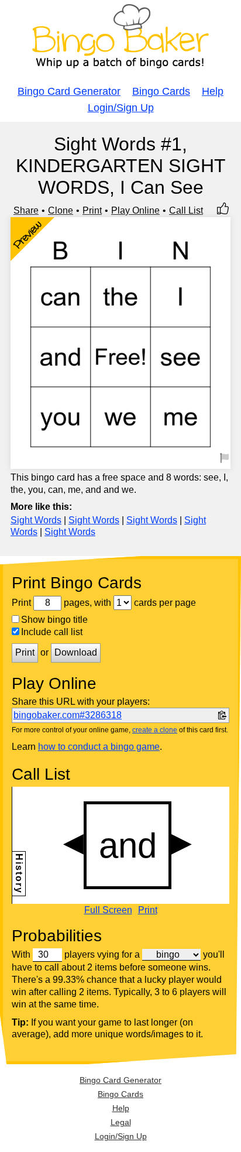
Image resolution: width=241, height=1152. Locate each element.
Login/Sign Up (121, 108)
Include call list (51, 632)
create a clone (154, 730)
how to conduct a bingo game (99, 747)
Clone (60, 210)
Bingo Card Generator (69, 91)
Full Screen (108, 910)
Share (26, 210)
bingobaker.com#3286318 (67, 715)
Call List (186, 210)
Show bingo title (54, 620)
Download (75, 652)
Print (92, 210)
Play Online (135, 210)
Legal (121, 1122)
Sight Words (36, 520)
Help (212, 91)
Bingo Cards (161, 91)
